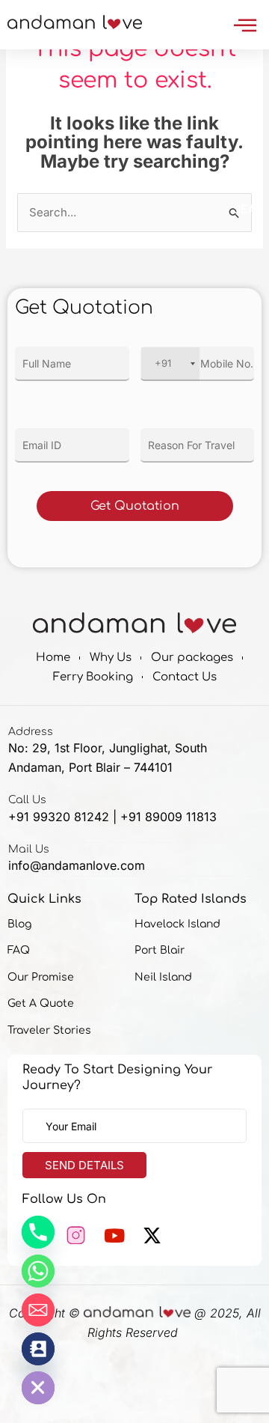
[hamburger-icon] (245, 24)
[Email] (38, 1310)
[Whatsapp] (38, 1271)
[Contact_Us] (38, 1348)
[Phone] (38, 1232)
